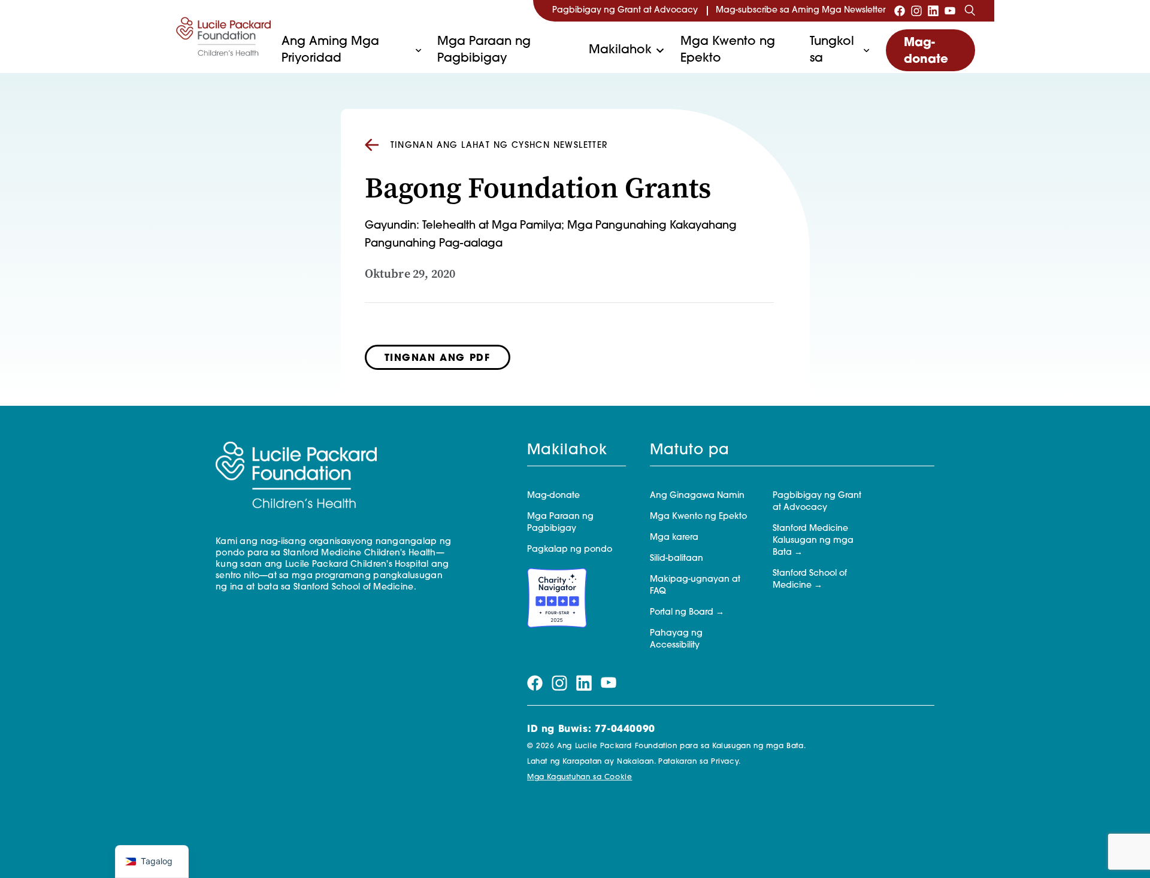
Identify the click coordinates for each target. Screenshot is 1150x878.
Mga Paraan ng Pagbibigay (484, 50)
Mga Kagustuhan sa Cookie (579, 777)
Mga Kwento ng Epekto (727, 50)
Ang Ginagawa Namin (697, 495)
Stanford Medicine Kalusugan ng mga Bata (813, 540)
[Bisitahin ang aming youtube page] (950, 10)
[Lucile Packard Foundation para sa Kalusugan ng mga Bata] (224, 36)
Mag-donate (926, 51)
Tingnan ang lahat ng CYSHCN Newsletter (499, 145)
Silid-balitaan (676, 558)
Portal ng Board (681, 612)
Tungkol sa (832, 50)
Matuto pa (690, 450)
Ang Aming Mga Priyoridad (330, 50)
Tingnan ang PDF (438, 358)
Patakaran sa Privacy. (699, 761)
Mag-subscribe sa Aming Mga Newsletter (800, 10)
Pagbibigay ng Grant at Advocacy (625, 10)
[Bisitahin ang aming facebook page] (899, 10)
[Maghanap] (969, 11)
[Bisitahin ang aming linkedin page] (933, 10)
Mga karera (674, 537)
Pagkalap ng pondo (569, 549)
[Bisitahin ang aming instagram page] (916, 10)
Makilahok (620, 50)
